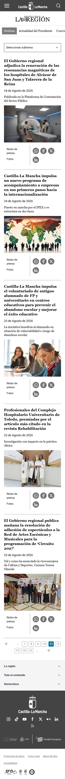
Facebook (32, 719)
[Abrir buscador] (58, 6)
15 (30, 650)
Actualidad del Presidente (35, 31)
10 (44, 643)
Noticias (9, 31)
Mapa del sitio (50, 756)
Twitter (40, 719)
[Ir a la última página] (45, 650)
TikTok (16, 719)
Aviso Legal (34, 756)
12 (57, 643)
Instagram (8, 719)
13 (17, 650)
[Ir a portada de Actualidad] (32, 19)
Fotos (10, 159)
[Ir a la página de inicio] (32, 5)
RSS (32, 726)
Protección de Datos (14, 756)
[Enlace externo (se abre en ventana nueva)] (25, 772)
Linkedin (56, 719)
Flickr (48, 719)
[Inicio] (32, 704)
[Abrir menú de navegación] (7, 5)
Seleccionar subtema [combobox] (19, 47)
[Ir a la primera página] (9, 644)
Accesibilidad (10, 763)
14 (24, 650)
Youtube (24, 719)
